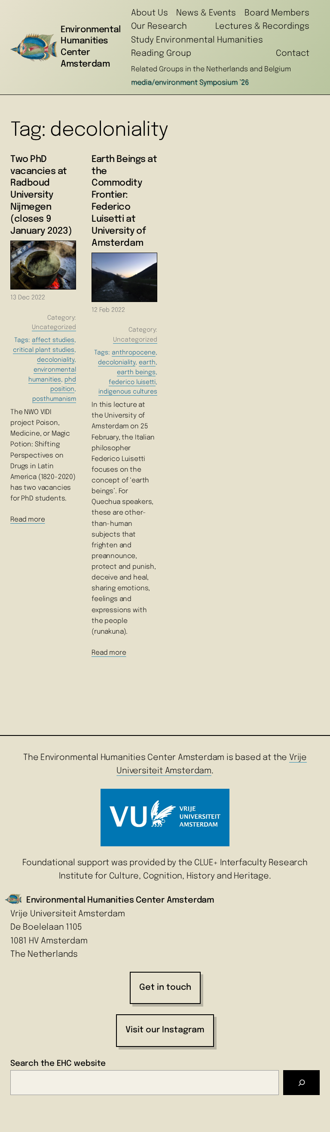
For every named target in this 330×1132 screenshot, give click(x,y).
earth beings (136, 372)
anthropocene (134, 353)
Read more (27, 519)
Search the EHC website (58, 1063)
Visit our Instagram (165, 1030)
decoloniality (55, 360)
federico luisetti (132, 382)
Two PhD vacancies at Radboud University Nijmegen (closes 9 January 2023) (41, 195)
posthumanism (54, 399)
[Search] (301, 1082)
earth (147, 363)
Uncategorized (54, 327)
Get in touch (165, 987)
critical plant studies (43, 350)
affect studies (53, 340)
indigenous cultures (127, 392)
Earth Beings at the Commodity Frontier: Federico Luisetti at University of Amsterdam (124, 201)
